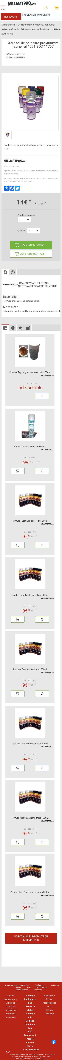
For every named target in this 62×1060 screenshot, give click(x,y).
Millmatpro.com (8, 24)
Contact (49, 999)
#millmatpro (12, 171)
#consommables (36, 171)
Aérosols (14, 29)
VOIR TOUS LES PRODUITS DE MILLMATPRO (31, 938)
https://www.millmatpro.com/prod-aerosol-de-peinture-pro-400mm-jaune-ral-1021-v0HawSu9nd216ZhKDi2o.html (31, 179)
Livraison (38, 990)
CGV (29, 987)
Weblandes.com (42, 1059)
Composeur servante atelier (17, 985)
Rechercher (40, 985)
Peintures (25, 29)
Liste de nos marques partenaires (11, 1013)
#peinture (20, 171)
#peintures (14, 174)
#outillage (26, 171)
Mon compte (11, 999)
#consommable (47, 171)
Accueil (10, 995)
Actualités (11, 1006)
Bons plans (49, 995)
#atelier (55, 171)
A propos (10, 1003)
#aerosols (7, 174)
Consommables (25, 24)
